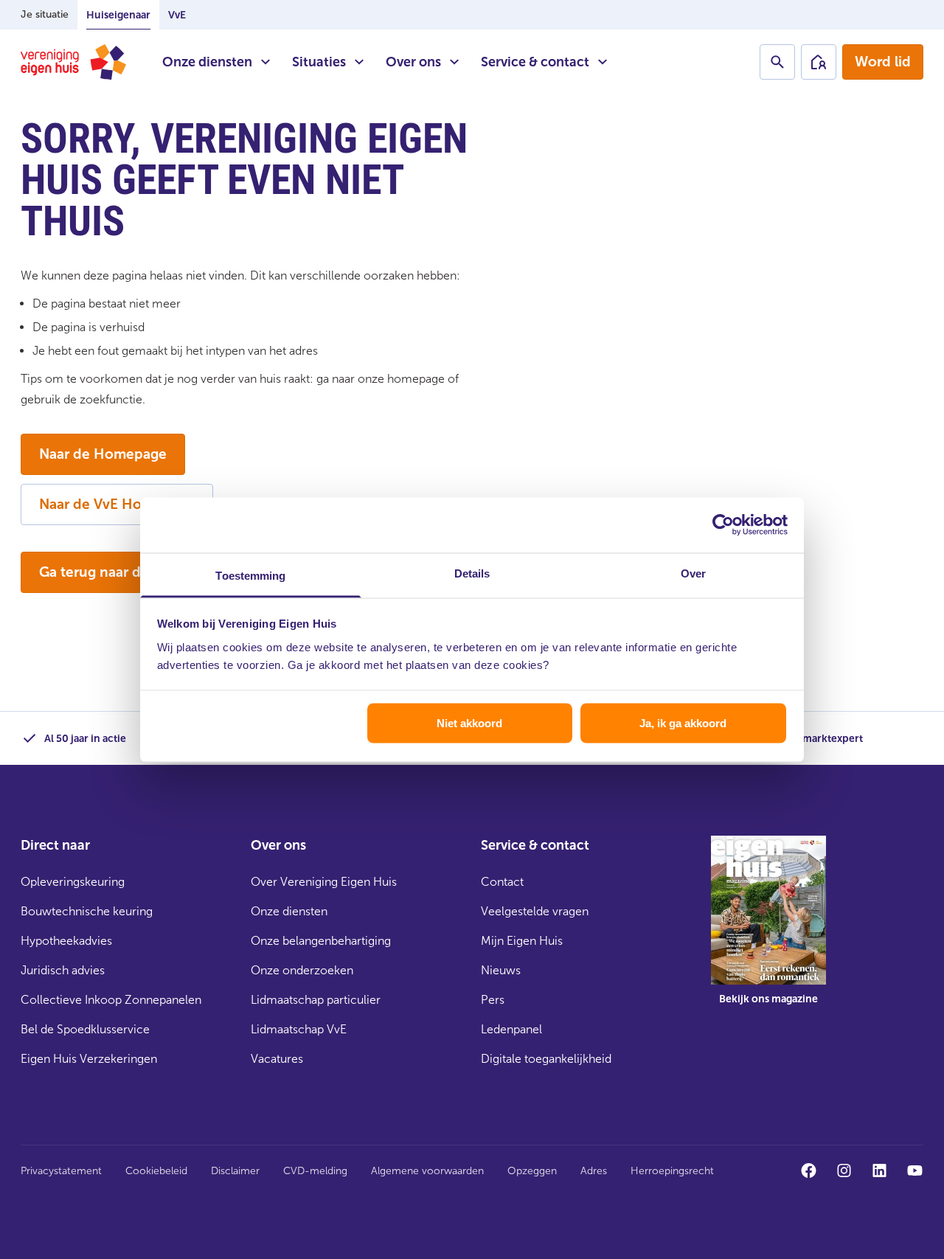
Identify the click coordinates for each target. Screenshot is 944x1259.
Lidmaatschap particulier (316, 1000)
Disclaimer (235, 1171)
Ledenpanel (511, 1029)
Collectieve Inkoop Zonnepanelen (111, 1000)
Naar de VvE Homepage (117, 504)
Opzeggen (532, 1171)
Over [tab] (693, 572)
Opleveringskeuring (73, 882)
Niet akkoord (469, 723)
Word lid (883, 61)
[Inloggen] (818, 62)
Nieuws (501, 970)
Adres (593, 1171)
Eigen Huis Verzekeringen (89, 1059)
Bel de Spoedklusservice (85, 1029)
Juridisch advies (63, 970)
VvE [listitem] (177, 15)
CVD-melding (315, 1171)
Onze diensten (207, 62)
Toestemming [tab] (250, 575)
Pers (492, 1000)
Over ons (413, 62)
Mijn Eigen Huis (522, 941)
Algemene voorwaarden (427, 1171)
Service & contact (535, 62)
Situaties (319, 62)
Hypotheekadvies (66, 941)
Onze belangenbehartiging (321, 941)
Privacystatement (61, 1171)
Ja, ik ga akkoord (682, 723)
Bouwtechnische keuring (87, 911)
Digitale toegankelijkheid (546, 1059)
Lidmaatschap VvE (299, 1029)
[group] (768, 931)
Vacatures (277, 1059)
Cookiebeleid (156, 1171)
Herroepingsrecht (672, 1171)
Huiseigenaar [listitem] (118, 15)
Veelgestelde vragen (535, 911)
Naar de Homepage (103, 453)
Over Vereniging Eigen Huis (324, 882)
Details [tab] (472, 572)
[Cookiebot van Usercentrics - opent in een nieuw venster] (723, 525)
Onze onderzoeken (302, 970)
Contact (502, 882)
